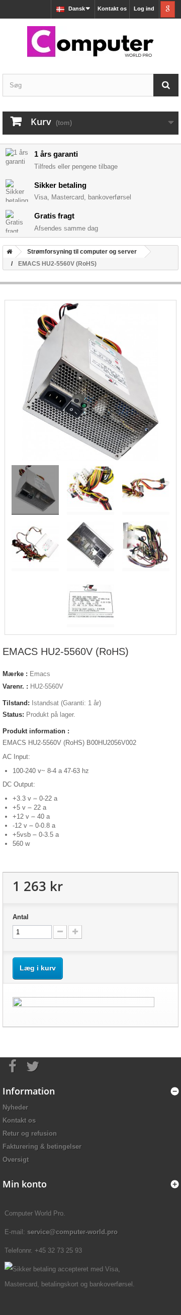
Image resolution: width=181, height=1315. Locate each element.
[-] (60, 932)
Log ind (144, 9)
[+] (75, 932)
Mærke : (15, 674)
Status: (13, 714)
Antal (21, 917)
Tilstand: (16, 703)
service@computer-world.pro (72, 1232)
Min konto (25, 1184)
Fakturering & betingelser (42, 1146)
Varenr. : (15, 686)
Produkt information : (36, 731)
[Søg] (165, 85)
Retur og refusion (30, 1133)
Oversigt (16, 1159)
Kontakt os (112, 9)
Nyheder (15, 1107)
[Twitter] (32, 1065)
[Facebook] (13, 1065)
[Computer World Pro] (90, 42)
